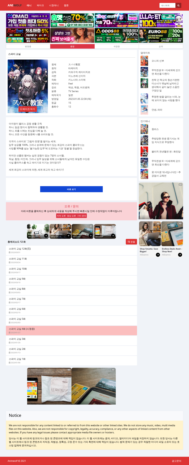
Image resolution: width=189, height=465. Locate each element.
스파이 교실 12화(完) (20, 248)
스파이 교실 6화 (17, 308)
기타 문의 (81, 215)
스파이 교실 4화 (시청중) (22, 328)
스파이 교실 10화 (18, 268)
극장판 (117, 46)
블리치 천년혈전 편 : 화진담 (166, 151)
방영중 (28, 46)
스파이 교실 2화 (17, 348)
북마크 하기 (28, 109)
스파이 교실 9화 (17, 278)
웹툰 (66, 5)
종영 (72, 46)
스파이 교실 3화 (17, 338)
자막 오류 (61, 215)
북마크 (40, 5)
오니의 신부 (158, 60)
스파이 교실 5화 (17, 318)
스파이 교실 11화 (18, 258)
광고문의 (176, 460)
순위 (161, 46)
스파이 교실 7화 (17, 298)
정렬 (132, 241)
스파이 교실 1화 (17, 359)
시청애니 (54, 5)
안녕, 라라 (157, 109)
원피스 (155, 129)
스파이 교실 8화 (17, 288)
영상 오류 (71, 215)
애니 (29, 5)
